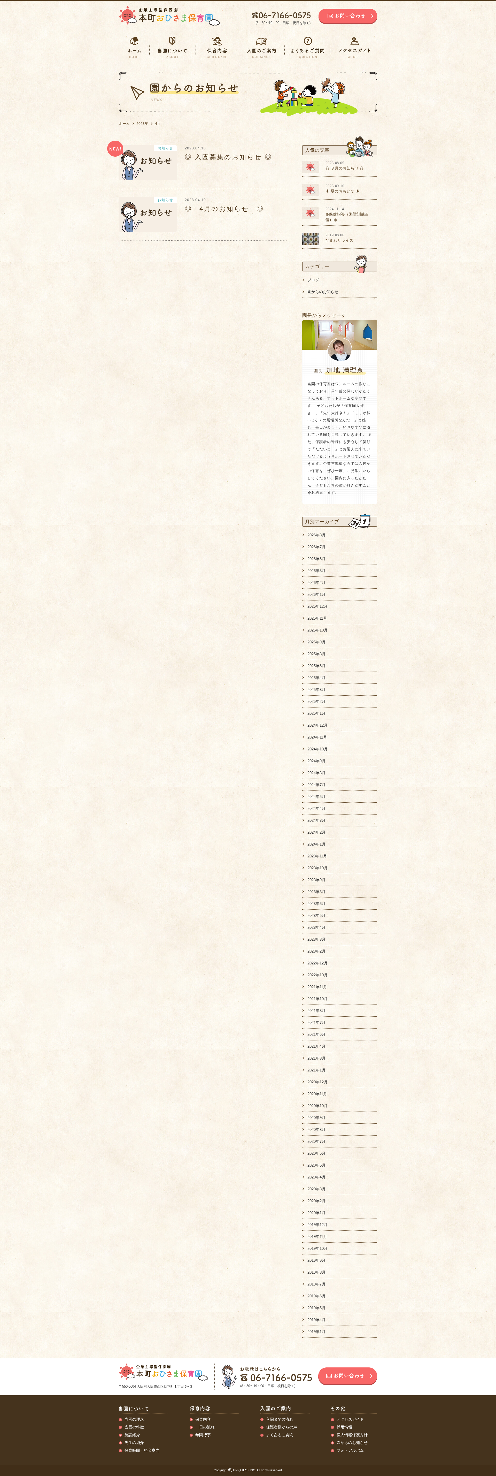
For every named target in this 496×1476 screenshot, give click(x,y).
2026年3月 (316, 570)
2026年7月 (316, 547)
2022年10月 (317, 975)
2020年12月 (317, 1082)
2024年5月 (316, 796)
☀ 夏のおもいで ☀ (343, 191)
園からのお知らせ (322, 292)
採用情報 (344, 1427)
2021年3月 (316, 1058)
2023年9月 (316, 880)
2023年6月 (316, 903)
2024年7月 (316, 784)
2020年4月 (316, 1177)
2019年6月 (316, 1296)
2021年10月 (317, 998)
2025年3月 (316, 689)
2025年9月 (316, 642)
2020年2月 (316, 1201)
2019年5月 (316, 1308)
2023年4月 (316, 927)
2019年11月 (317, 1236)
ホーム (124, 123)
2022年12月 (317, 963)
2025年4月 (316, 677)
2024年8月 (316, 773)
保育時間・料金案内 (142, 1450)
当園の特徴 (134, 1427)
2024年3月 (316, 820)
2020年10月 (317, 1106)
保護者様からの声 (281, 1427)
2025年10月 (317, 630)
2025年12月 (317, 606)
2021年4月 (316, 1046)
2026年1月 (316, 594)
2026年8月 (316, 535)
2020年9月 (316, 1117)
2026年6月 (316, 559)
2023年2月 (316, 951)
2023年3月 (316, 939)
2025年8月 (316, 654)
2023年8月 (316, 891)
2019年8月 (316, 1272)
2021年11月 (317, 987)
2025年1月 (316, 713)
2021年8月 (316, 1010)
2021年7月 (316, 1022)
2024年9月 (316, 761)
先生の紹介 (134, 1442)
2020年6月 (316, 1153)
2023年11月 (317, 856)
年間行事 (203, 1435)
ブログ (313, 280)
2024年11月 (317, 737)
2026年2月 (316, 582)
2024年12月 (317, 725)
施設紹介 (132, 1435)
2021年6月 (316, 1034)
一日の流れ (205, 1427)
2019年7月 (316, 1284)
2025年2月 (316, 701)
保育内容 (203, 1419)
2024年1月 (316, 844)
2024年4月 (316, 808)
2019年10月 (317, 1248)
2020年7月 (316, 1141)
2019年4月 (316, 1320)
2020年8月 (316, 1129)
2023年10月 (317, 868)
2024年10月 (317, 749)
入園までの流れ (279, 1419)
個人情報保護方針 (352, 1435)
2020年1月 (316, 1213)
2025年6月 (316, 666)
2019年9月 (316, 1260)
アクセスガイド (350, 1419)
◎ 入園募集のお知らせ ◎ (228, 157)
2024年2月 (316, 832)
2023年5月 (316, 915)
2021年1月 (316, 1070)
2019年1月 (316, 1331)
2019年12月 (317, 1224)
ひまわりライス (339, 240)
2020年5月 (316, 1165)
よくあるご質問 (279, 1435)
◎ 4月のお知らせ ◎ (224, 208)
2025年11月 (317, 618)
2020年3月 (316, 1189)
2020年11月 (317, 1094)
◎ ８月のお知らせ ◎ (345, 168)
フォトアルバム (350, 1450)
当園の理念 (134, 1419)
